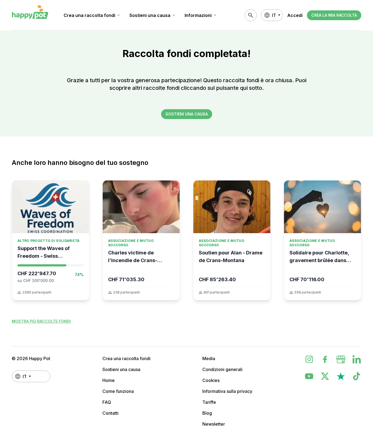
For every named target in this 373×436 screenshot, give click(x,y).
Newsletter (213, 424)
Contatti (110, 413)
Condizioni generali (222, 369)
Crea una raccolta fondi (92, 15)
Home (108, 380)
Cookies (211, 380)
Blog (207, 413)
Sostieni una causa (152, 15)
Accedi (295, 15)
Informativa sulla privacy (227, 391)
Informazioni (201, 15)
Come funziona (118, 391)
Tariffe (209, 402)
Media (208, 358)
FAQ (106, 402)
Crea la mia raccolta (334, 15)
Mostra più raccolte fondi (41, 321)
